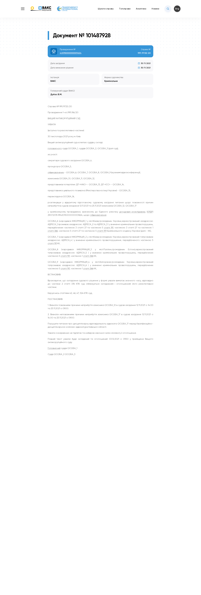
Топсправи (124, 9)
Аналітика (141, 9)
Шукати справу (106, 9)
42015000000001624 (70, 53)
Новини (155, 9)
